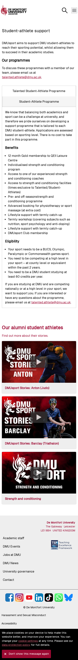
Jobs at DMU (12, 555)
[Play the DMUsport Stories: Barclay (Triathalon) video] (39, 417)
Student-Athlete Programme (39, 101)
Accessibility (9, 623)
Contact (8, 580)
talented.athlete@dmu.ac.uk (21, 77)
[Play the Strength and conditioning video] (39, 472)
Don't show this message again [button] (29, 653)
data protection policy (16, 644)
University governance (18, 571)
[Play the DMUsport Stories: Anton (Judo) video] (39, 362)
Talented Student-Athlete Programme (38, 91)
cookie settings (28, 640)
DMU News (10, 563)
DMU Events (11, 546)
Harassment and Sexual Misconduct (24, 615)
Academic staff (13, 538)
